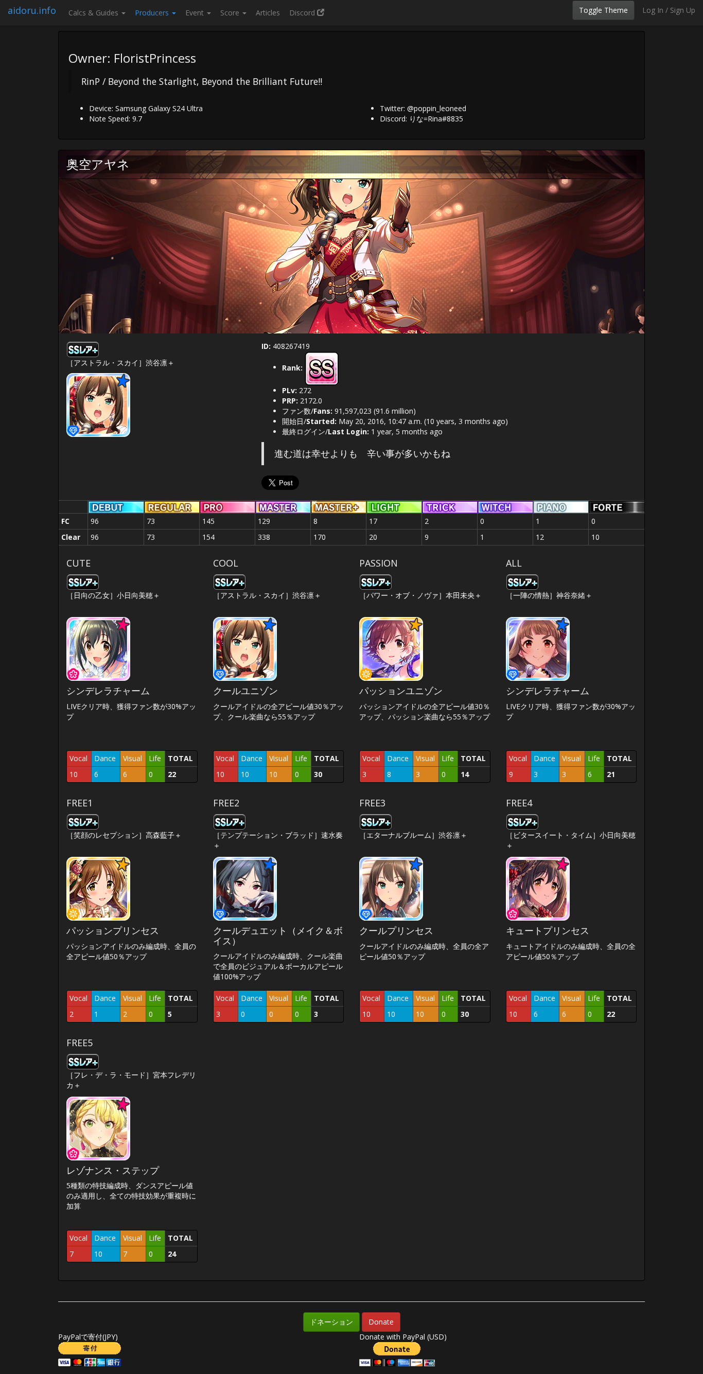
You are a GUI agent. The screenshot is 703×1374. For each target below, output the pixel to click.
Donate (381, 1322)
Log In (652, 10)
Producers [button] (153, 12)
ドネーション (331, 1322)
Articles (268, 12)
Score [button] (230, 12)
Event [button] (195, 12)
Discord (303, 12)
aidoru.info (32, 10)
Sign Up (682, 10)
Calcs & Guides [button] (94, 12)
